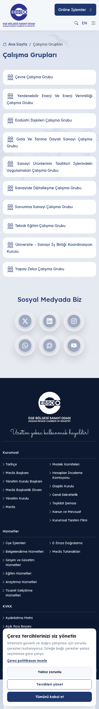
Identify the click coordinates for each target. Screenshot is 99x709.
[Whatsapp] (25, 345)
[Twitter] (25, 321)
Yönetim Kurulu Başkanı (24, 481)
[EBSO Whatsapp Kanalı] (49, 345)
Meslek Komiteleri (65, 464)
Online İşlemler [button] (72, 9)
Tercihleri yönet (49, 684)
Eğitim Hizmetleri (18, 573)
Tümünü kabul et (49, 697)
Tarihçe (11, 464)
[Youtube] (74, 345)
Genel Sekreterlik (65, 495)
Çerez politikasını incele (27, 661)
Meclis (10, 507)
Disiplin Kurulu (63, 486)
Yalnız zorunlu (49, 672)
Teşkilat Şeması (64, 503)
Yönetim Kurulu (17, 498)
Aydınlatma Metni (19, 618)
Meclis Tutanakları (66, 551)
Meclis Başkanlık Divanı (24, 490)
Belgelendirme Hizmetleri (25, 551)
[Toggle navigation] (93, 23)
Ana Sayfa (17, 44)
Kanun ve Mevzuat (66, 512)
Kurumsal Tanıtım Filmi (69, 520)
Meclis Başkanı (17, 473)
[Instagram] (74, 321)
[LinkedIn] (49, 321)
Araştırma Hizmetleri (21, 582)
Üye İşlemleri (16, 543)
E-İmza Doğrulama (67, 543)
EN (84, 23)
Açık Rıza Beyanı (18, 626)
